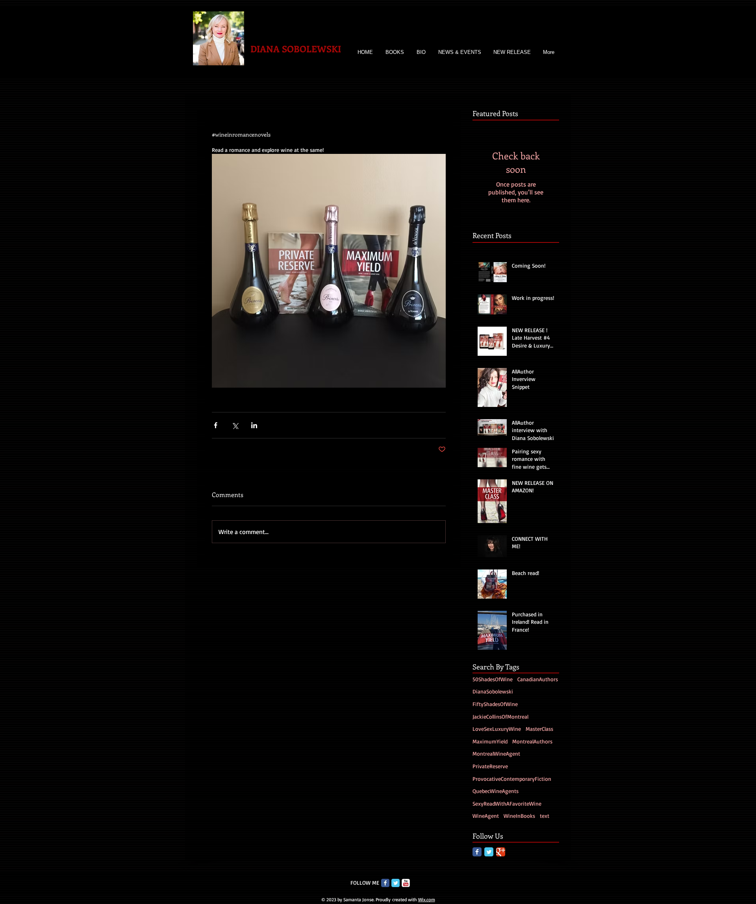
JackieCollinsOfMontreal (500, 716)
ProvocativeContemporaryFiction (511, 778)
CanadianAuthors (537, 679)
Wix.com (426, 899)
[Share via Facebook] (215, 425)
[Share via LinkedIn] (254, 425)
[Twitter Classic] (488, 851)
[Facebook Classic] (477, 851)
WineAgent (485, 815)
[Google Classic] (500, 851)
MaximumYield (490, 741)
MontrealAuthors (532, 741)
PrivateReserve (490, 766)
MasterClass (539, 728)
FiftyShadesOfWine (495, 704)
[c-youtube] (406, 883)
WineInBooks (519, 815)
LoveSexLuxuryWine (496, 728)
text (544, 815)
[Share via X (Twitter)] (235, 425)
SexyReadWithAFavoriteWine (506, 803)
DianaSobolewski (492, 691)
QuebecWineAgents (495, 791)
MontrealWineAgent (496, 753)
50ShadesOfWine (492, 679)
